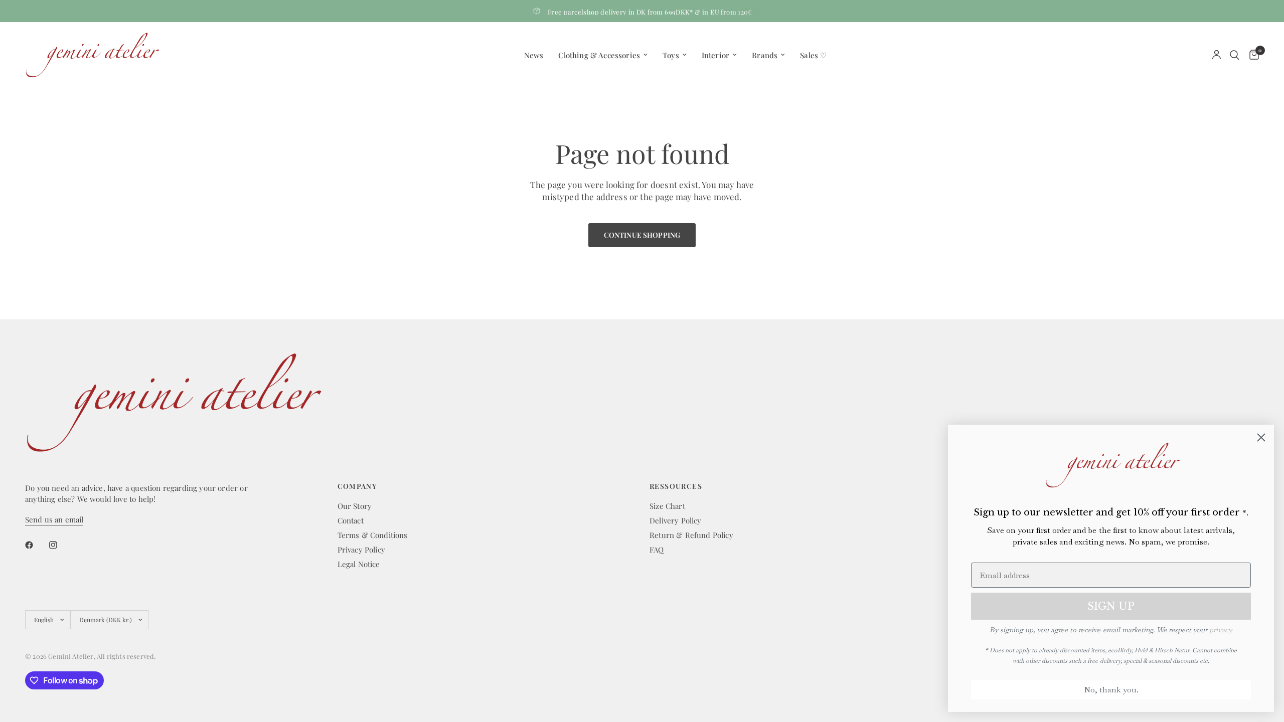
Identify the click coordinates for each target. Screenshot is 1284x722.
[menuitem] (534, 55)
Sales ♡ (813, 55)
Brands (764, 55)
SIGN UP (1111, 606)
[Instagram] (60, 545)
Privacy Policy (361, 550)
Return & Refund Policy (691, 535)
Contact (351, 520)
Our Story (355, 506)
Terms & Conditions (373, 535)
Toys (671, 55)
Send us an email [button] (54, 519)
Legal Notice (359, 564)
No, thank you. (1111, 689)
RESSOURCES (676, 486)
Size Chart (667, 506)
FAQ (657, 550)
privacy (1220, 629)
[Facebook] (36, 545)
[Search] (1234, 55)
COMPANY (358, 486)
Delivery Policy (676, 520)
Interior (715, 55)
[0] (1251, 55)
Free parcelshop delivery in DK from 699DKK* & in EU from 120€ (650, 12)
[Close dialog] (1261, 437)
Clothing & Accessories (599, 55)
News (534, 55)
